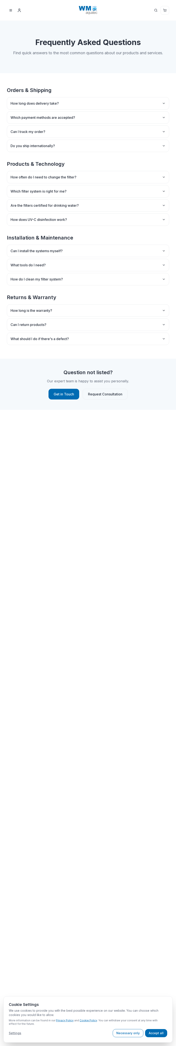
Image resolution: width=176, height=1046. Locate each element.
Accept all (156, 1033)
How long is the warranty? (31, 310)
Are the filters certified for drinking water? (45, 205)
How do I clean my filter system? (37, 279)
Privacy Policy (65, 1020)
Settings (15, 1033)
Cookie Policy (88, 1020)
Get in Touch (64, 394)
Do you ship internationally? (33, 146)
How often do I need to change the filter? (43, 177)
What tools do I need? (28, 265)
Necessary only (128, 1033)
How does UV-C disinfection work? (39, 219)
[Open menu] (11, 10)
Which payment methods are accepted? (43, 117)
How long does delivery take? (35, 103)
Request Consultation (105, 394)
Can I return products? (28, 325)
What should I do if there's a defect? (40, 339)
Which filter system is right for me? (39, 191)
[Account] (19, 10)
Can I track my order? (28, 132)
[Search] (156, 10)
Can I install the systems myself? (37, 251)
